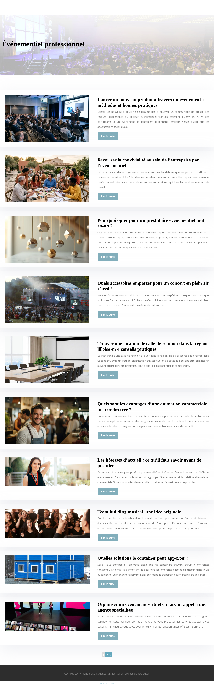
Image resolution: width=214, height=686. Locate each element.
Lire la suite (108, 136)
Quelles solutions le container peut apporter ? (142, 558)
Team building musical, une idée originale (139, 511)
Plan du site (107, 683)
